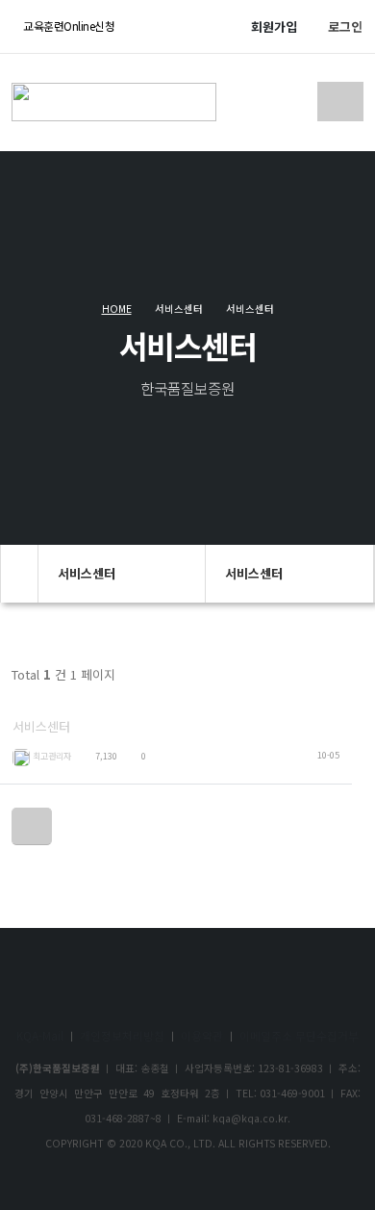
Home (117, 308)
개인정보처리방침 (122, 1035)
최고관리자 (52, 755)
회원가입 (274, 26)
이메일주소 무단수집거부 (299, 1035)
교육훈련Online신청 (68, 25)
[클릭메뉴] (32, 826)
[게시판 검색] (342, 680)
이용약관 (202, 1035)
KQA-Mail (39, 1035)
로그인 (345, 26)
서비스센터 (41, 726)
